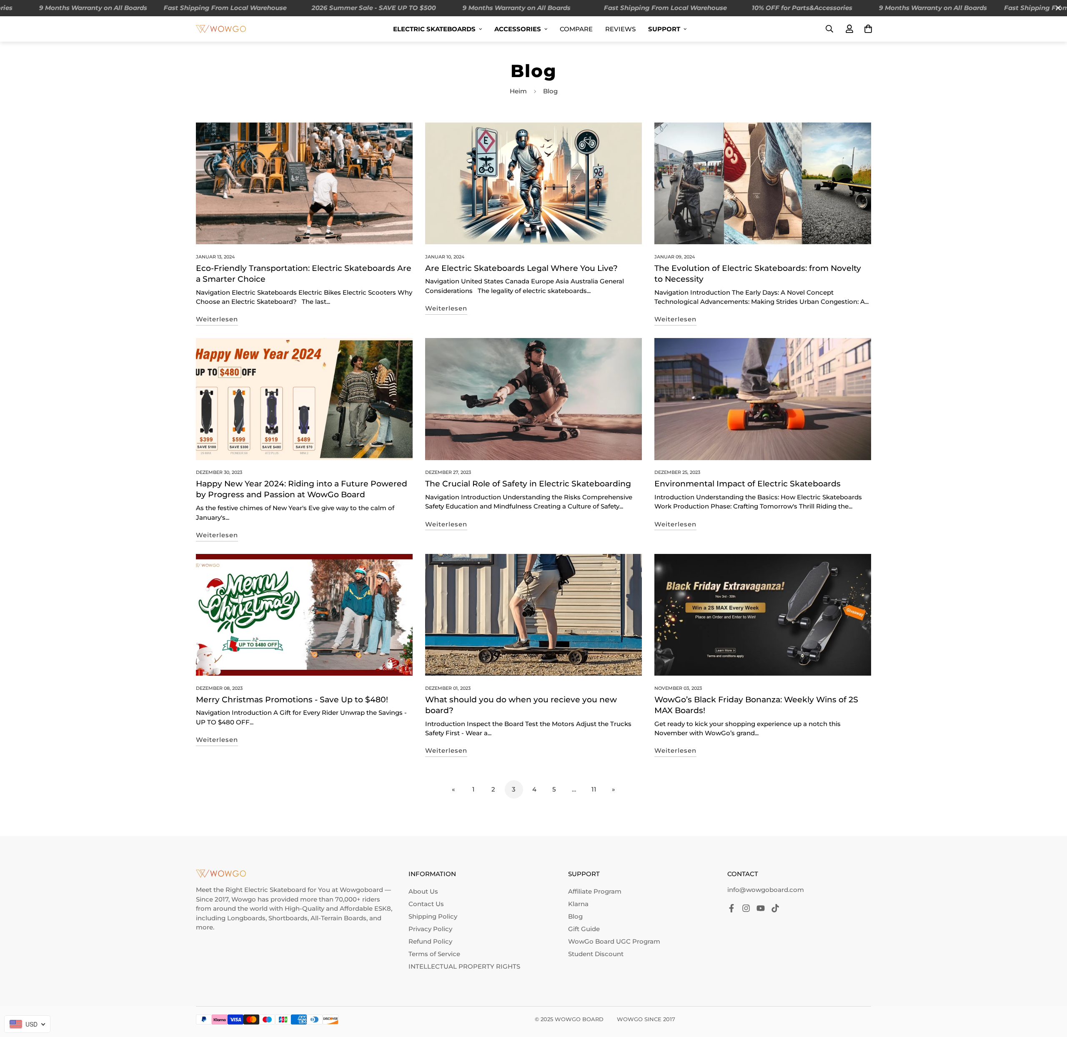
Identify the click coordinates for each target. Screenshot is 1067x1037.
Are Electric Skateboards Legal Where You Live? (521, 268)
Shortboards (288, 918)
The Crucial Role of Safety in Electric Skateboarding (528, 483)
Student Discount (596, 954)
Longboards (246, 918)
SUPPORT (664, 29)
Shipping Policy (432, 916)
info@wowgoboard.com (765, 890)
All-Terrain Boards (338, 918)
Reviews (620, 29)
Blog (575, 916)
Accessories (517, 29)
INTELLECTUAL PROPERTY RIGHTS (464, 966)
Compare (576, 29)
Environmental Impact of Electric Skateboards (747, 483)
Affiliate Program (594, 891)
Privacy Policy (430, 929)
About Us (423, 891)
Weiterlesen (217, 319)
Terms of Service (434, 954)
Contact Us (426, 904)
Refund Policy (430, 941)
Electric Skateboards (434, 29)
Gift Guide (584, 929)
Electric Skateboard (275, 890)
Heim (518, 91)
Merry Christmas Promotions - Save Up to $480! (292, 699)
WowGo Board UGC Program (614, 941)
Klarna (578, 904)
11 (593, 789)
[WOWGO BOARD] (221, 28)
